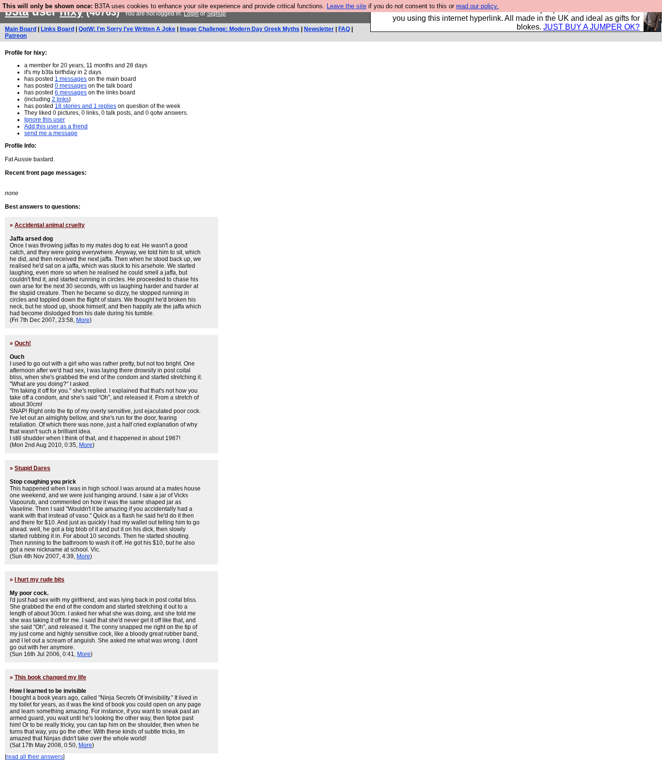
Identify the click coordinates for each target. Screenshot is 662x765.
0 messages (71, 85)
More (83, 320)
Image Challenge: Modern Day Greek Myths (239, 29)
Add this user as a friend (56, 126)
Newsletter (319, 29)
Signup (216, 13)
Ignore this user (44, 119)
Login (191, 13)
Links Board (57, 29)
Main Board (20, 29)
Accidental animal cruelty (50, 225)
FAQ (344, 29)
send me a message (51, 133)
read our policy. (477, 6)
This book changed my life (50, 677)
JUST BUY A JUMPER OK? (591, 27)
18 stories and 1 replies (85, 106)
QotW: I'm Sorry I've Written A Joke (127, 29)
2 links (60, 99)
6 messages (71, 92)
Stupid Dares (32, 468)
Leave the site (346, 6)
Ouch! (23, 343)
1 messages (71, 79)
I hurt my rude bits (39, 579)
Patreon (16, 35)
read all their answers (34, 756)
